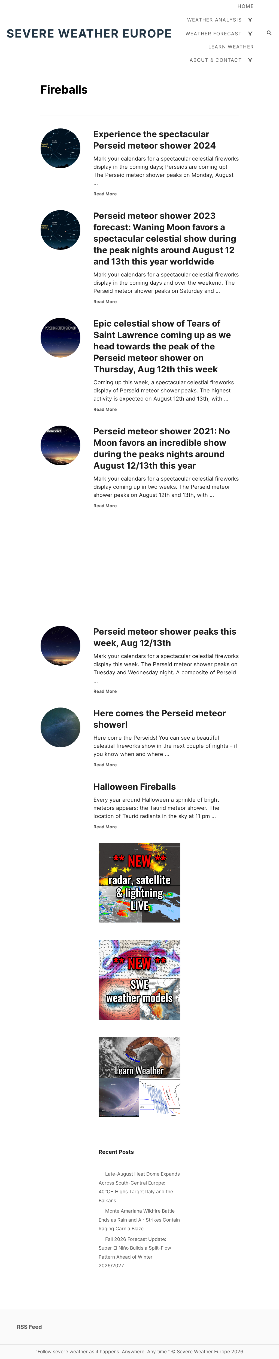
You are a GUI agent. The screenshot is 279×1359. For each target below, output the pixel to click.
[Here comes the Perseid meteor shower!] (60, 727)
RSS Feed (29, 1327)
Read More (105, 193)
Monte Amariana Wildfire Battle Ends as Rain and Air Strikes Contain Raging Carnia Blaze (139, 1219)
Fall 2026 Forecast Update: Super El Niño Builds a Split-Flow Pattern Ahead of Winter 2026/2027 (135, 1252)
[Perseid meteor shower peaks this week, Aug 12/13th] (60, 646)
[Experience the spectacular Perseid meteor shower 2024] (60, 148)
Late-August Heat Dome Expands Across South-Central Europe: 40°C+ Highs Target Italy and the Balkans (139, 1187)
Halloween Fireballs (134, 786)
